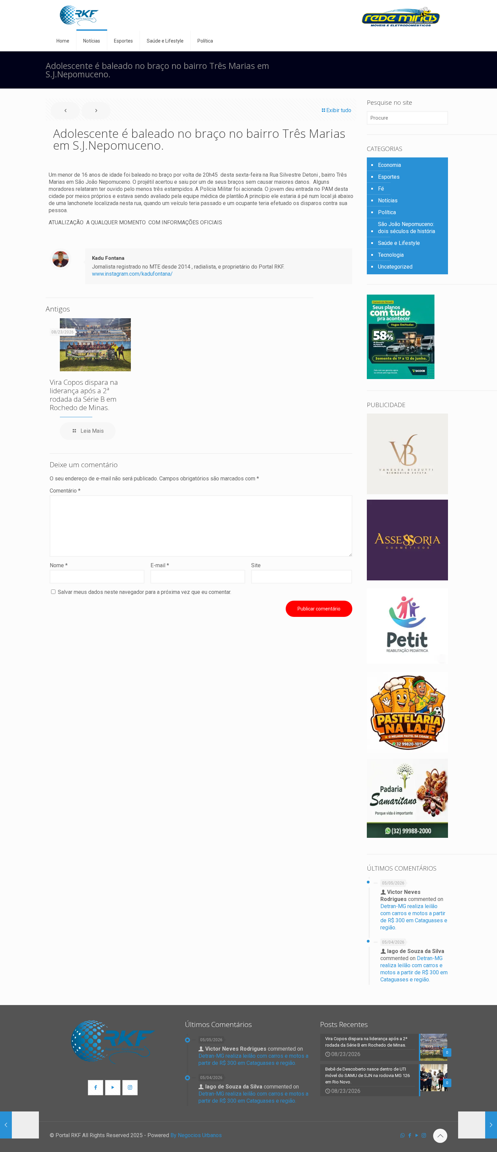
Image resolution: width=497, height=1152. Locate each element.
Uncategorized (395, 267)
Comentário (65, 490)
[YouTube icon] (416, 1135)
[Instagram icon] (423, 1135)
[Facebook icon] (409, 1135)
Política (387, 212)
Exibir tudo (338, 110)
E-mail (159, 565)
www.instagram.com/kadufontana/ (132, 274)
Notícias (388, 200)
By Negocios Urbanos (196, 1135)
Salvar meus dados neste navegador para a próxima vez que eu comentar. (144, 592)
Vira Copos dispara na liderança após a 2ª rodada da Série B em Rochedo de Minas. (84, 394)
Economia (389, 165)
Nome (59, 565)
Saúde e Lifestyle (399, 243)
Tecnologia (391, 255)
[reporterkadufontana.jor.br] (79, 15)
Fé (381, 188)
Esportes (389, 177)
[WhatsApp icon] (402, 1135)
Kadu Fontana (108, 258)
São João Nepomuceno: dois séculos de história (406, 227)
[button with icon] (95, 1087)
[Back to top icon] (440, 1136)
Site (256, 565)
